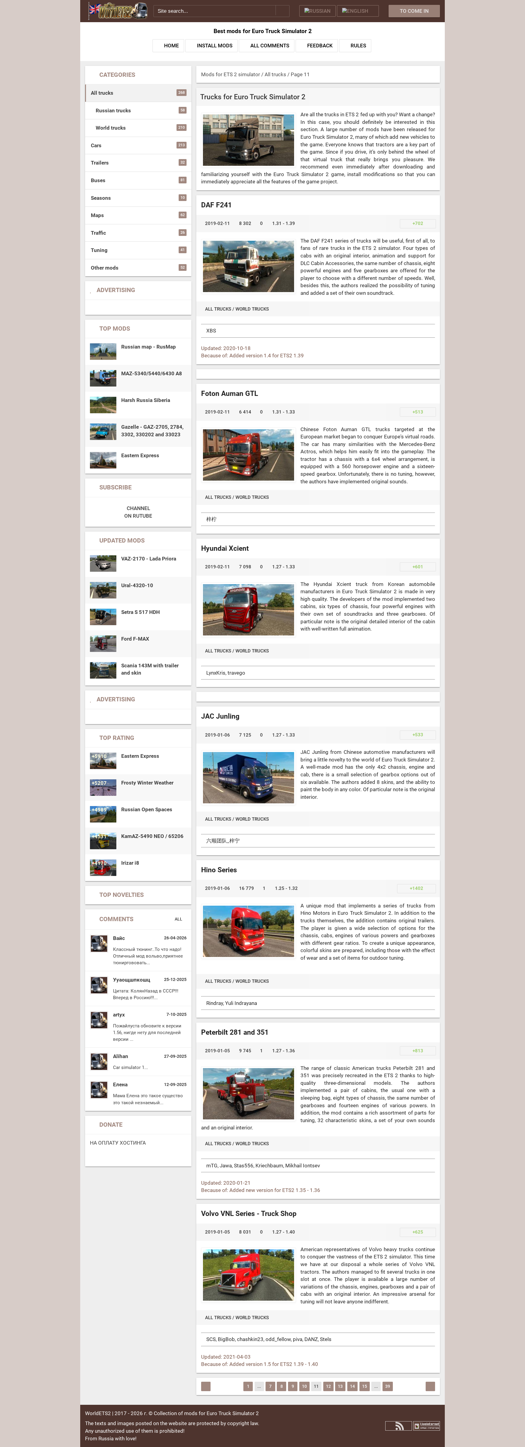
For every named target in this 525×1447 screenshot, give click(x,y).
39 (387, 1386)
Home (171, 46)
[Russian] (317, 11)
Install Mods (214, 46)
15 (364, 1386)
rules (358, 46)
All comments (269, 46)
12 (328, 1386)
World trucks (252, 309)
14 (352, 1386)
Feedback (320, 46)
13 (340, 1386)
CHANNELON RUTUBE (138, 512)
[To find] (283, 10)
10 (304, 1386)
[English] (358, 11)
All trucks (218, 309)
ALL (179, 919)
